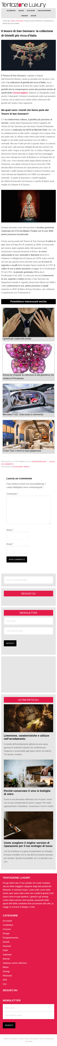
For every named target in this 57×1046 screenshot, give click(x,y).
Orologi (6, 971)
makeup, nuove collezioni (15, 963)
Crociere (7, 929)
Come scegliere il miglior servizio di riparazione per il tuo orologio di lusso (28, 844)
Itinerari (6, 959)
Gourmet (7, 946)
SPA (5, 980)
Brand (6, 1039)
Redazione (49, 1039)
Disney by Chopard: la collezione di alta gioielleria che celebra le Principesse (28, 376)
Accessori (18, 467)
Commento (12, 494)
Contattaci (13, 1039)
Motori (6, 967)
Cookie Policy (23, 1039)
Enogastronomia (10, 938)
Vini (4, 984)
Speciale (28, 1041)
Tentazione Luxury (28, 5)
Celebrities (8, 925)
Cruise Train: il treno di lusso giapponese (22, 451)
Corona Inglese (20, 93)
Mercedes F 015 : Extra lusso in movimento (23, 414)
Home (41, 1039)
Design (6, 933)
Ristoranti (7, 976)
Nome (10, 530)
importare (7, 954)
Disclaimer (34, 1039)
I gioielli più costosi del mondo (17, 339)
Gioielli (26, 467)
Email (9, 544)
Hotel (5, 950)
